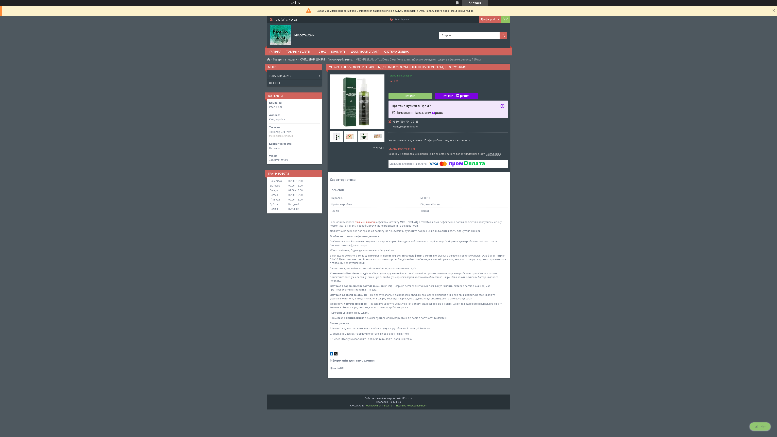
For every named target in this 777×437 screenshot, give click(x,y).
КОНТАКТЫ (338, 51)
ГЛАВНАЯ (275, 51)
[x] (336, 354)
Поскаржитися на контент (379, 405)
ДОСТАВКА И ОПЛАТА (365, 51)
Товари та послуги (285, 59)
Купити (410, 96)
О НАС (322, 51)
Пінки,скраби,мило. (340, 59)
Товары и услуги (280, 75)
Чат (763, 426)
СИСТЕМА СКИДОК (396, 51)
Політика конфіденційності (411, 405)
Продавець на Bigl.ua (388, 402)
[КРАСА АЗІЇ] (280, 35)
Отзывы (274, 83)
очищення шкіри (365, 222)
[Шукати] (503, 35)
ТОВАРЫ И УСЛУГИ (298, 51)
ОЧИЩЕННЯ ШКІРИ (312, 59)
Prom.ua (408, 398)
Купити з (449, 96)
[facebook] (331, 354)
